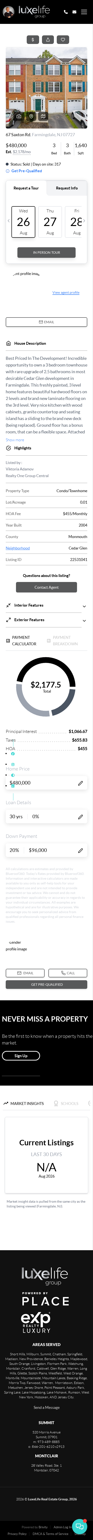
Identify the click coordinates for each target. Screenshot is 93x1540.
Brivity (43, 1527)
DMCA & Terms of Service (50, 1534)
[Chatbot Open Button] (79, 1526)
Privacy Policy (17, 1534)
